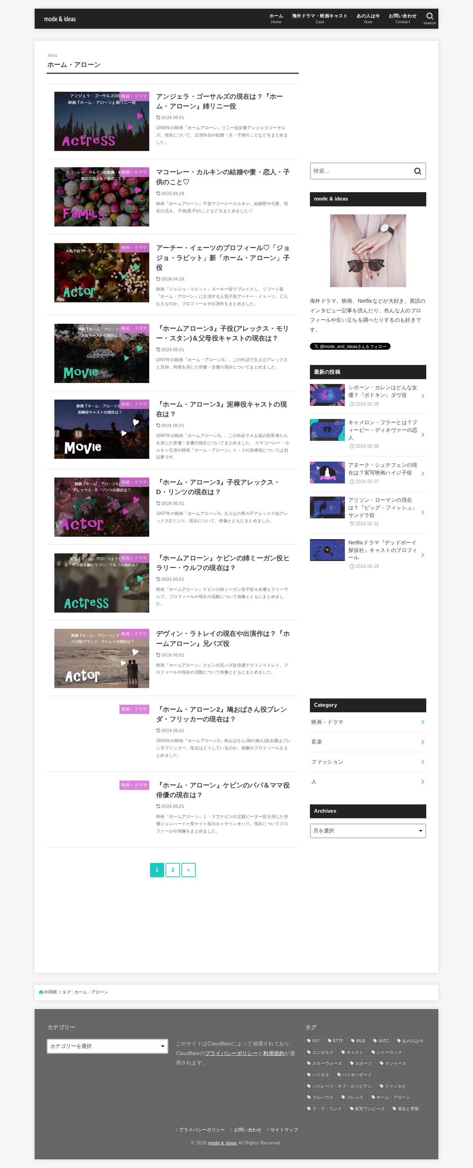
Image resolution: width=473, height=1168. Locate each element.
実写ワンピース (370, 1108)
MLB (360, 1040)
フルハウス (323, 1097)
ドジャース (396, 1063)
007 (316, 1040)
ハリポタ (320, 1074)
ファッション (327, 762)
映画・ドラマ (327, 722)
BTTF (338, 1040)
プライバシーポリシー (231, 1053)
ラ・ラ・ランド (327, 1108)
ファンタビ (395, 1086)
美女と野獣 (408, 1108)
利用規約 (273, 1053)
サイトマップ (284, 1129)
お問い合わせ (248, 1129)
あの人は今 (412, 1040)
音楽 (316, 742)
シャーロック (389, 1052)
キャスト (355, 1052)
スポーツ (363, 1063)
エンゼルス (323, 1052)
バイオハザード (357, 1074)
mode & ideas (222, 1142)
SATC (383, 1040)
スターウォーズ (327, 1063)
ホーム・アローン (393, 1097)
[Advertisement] (368, 101)
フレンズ (355, 1097)
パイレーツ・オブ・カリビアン (342, 1086)
